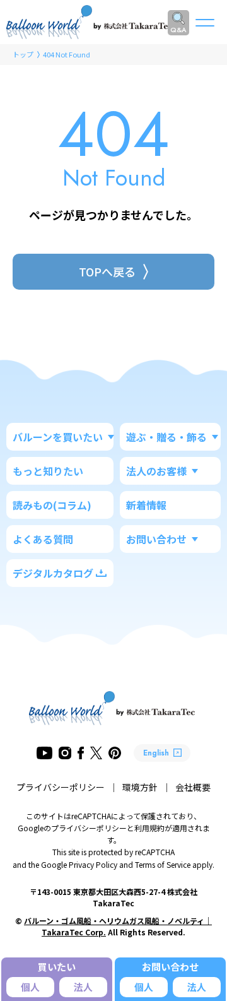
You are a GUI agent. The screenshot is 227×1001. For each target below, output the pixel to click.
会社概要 (193, 787)
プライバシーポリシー (60, 787)
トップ (23, 54)
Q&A (178, 30)
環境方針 (140, 787)
